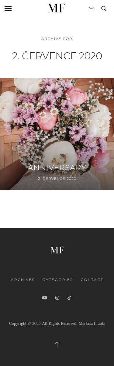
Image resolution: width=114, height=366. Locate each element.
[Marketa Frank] (57, 249)
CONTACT (92, 279)
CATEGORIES (57, 279)
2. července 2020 (57, 178)
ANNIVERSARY (57, 167)
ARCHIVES (23, 279)
